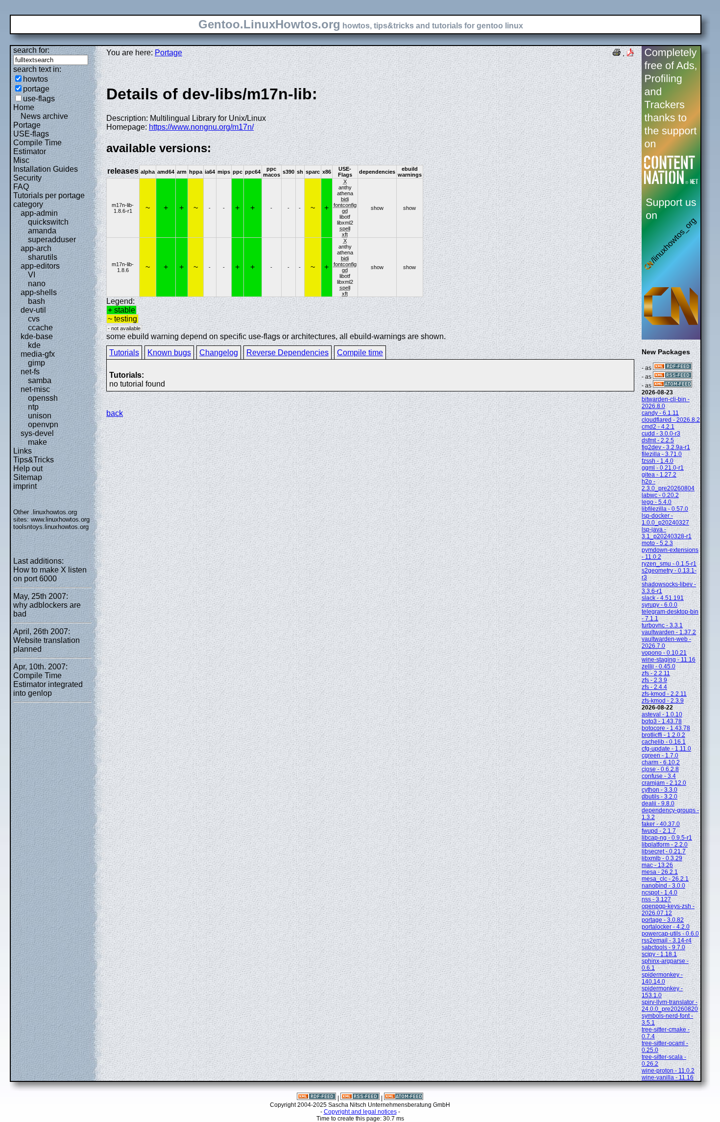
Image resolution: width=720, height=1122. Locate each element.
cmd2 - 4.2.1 (658, 426)
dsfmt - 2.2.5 (658, 440)
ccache (40, 327)
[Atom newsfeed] (672, 385)
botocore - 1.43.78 (666, 728)
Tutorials (124, 352)
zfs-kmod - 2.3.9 (663, 700)
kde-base (37, 336)
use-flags (39, 98)
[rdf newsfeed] (672, 368)
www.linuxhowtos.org (60, 519)
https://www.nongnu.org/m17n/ (201, 127)
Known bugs (169, 352)
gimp (36, 363)
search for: (31, 50)
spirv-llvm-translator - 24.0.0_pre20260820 (670, 1005)
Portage (27, 125)
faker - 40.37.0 (661, 824)
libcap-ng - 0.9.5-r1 (667, 837)
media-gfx (38, 354)
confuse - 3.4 (659, 776)
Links (22, 451)
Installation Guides (45, 169)
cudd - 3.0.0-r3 (661, 433)
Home (23, 107)
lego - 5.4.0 (657, 502)
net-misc (35, 389)
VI (31, 275)
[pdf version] (630, 53)
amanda (42, 231)
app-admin (39, 213)
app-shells (39, 292)
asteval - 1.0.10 (662, 714)
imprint (25, 486)
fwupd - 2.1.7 (659, 830)
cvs (34, 319)
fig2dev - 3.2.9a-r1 (666, 447)
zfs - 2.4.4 (654, 687)
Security (27, 178)
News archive (44, 116)
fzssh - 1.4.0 (657, 461)
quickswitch (48, 222)
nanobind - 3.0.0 (663, 885)
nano (37, 283)
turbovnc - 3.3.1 (662, 625)
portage (36, 89)
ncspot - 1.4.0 (659, 892)
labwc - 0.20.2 (660, 495)
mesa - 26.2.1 (660, 872)
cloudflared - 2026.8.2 (671, 419)
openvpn (43, 424)
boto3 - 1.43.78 (662, 721)
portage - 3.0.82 (663, 919)
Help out (28, 468)
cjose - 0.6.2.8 (660, 769)
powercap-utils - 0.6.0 (670, 933)
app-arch (36, 248)
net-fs (30, 371)
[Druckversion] (617, 53)
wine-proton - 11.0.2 (668, 1070)
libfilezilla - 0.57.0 (665, 508)
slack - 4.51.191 (663, 598)
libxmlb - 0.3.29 (662, 858)
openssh (43, 398)
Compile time (360, 352)
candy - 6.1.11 (660, 413)
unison (39, 416)
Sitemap (27, 477)
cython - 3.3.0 (659, 789)
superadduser (52, 239)
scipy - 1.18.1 (659, 954)
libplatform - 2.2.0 (665, 844)
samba (39, 380)
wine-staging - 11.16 (669, 659)
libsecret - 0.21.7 (664, 851)
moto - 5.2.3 (657, 543)
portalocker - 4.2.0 (666, 926)
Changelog (218, 352)
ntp (33, 407)
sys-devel (37, 433)
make (37, 442)
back (114, 413)
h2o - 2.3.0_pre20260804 (668, 485)
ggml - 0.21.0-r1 (663, 467)
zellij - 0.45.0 (658, 666)
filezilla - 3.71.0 (662, 454)
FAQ (21, 187)
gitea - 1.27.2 (659, 474)
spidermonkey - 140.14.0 (662, 978)
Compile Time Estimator (37, 147)
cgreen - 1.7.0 (660, 755)
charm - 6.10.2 (661, 762)
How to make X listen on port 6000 (50, 574)
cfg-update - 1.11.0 (666, 748)
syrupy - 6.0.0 (659, 604)
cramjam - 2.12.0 (664, 782)
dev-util (33, 310)
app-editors (40, 266)
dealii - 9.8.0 (658, 803)
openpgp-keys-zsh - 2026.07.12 (668, 909)
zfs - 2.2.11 (656, 673)
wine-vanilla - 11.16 (668, 1077)
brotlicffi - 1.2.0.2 (663, 735)
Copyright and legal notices (360, 1111)
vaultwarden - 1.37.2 (669, 632)
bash (36, 301)
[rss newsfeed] (672, 376)
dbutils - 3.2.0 (659, 796)
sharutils (42, 257)
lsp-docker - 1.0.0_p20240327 (665, 519)
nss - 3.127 (656, 899)
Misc (21, 160)
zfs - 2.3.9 (654, 680)
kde (34, 345)
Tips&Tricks (33, 460)
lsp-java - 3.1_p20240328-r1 (667, 533)
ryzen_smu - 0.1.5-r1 (669, 563)
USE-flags (31, 134)
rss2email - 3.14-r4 (667, 940)
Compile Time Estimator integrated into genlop (48, 684)
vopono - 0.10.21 (664, 652)
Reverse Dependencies (287, 352)
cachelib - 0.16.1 (664, 741)
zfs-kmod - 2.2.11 (664, 693)
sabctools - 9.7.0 (663, 947)
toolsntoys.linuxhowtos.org (51, 526)
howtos (35, 79)
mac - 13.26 (657, 865)
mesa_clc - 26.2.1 (665, 878)
